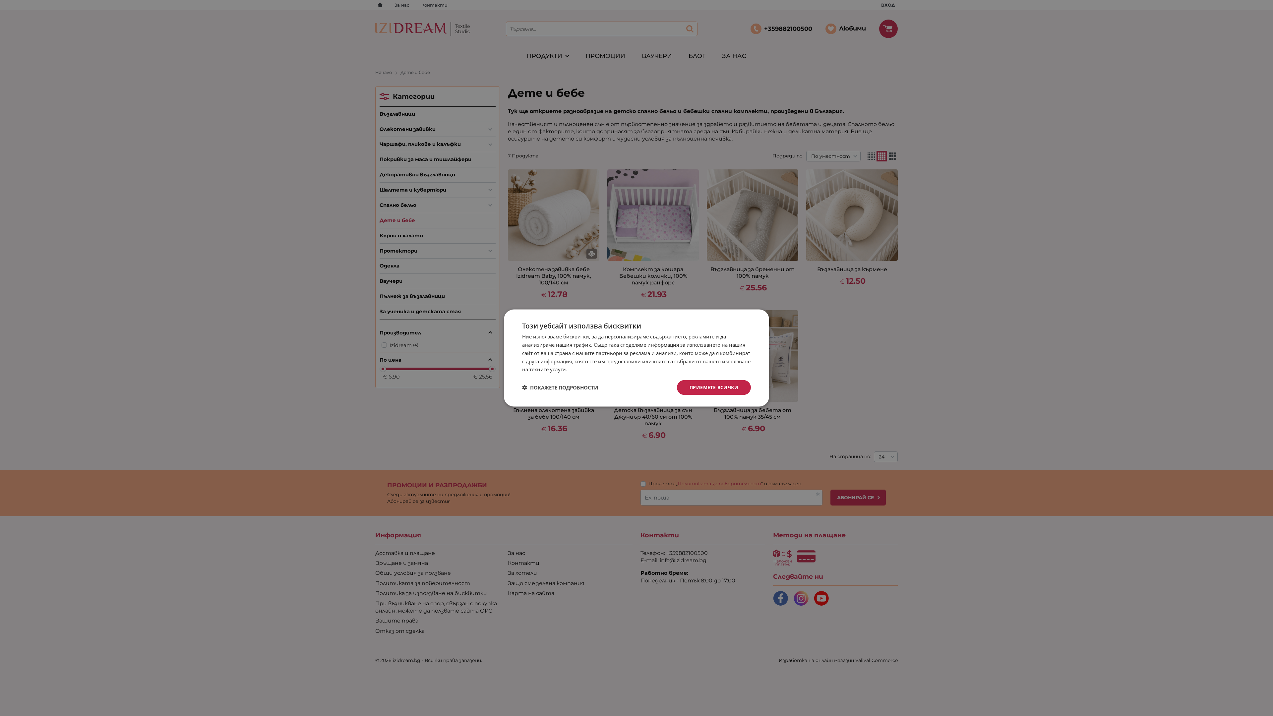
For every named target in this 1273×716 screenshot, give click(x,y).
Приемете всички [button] (714, 387)
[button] (560, 387)
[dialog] (636, 358)
